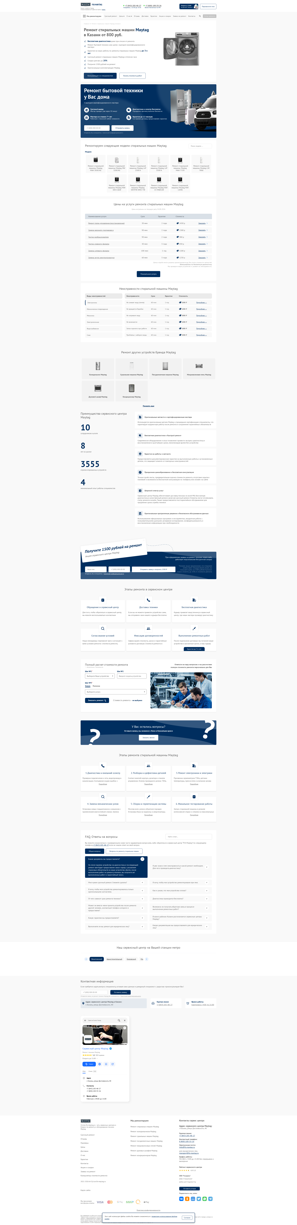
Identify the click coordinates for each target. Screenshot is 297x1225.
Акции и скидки (165, 16)
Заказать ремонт (95, 700)
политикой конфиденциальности (114, 574)
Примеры (85, 1143)
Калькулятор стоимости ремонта (94, 1176)
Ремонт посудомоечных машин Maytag (147, 1141)
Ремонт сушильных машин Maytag (144, 1136)
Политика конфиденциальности (148, 1210)
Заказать (201, 223)
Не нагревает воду (133, 315)
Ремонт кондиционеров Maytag (144, 1155)
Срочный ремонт (111, 16)
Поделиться (181, 1199)
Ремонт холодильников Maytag (143, 1131)
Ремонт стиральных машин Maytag (145, 1126)
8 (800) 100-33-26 (186, 1141)
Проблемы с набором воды (136, 335)
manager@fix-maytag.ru (189, 1153)
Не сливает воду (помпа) (135, 302)
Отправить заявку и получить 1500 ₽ (153, 569)
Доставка (145, 16)
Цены (121, 16)
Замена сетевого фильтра (98, 251)
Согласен (187, 1218)
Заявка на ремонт (179, 16)
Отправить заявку (122, 128)
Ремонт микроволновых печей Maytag (146, 1146)
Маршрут (91, 1064)
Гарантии (153, 16)
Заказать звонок (149, 738)
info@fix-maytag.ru (187, 1147)
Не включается (131, 322)
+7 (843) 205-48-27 (133, 6)
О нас (129, 16)
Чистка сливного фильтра (98, 244)
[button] (86, 959)
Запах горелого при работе (136, 328)
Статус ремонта (209, 16)
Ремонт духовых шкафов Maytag (144, 1150)
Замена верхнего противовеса (101, 230)
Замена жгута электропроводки (101, 257)
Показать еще (148, 406)
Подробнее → (201, 302)
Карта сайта (85, 1190)
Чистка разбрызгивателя (98, 237)
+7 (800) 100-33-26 (153, 6)
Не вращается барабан (134, 309)
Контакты (191, 16)
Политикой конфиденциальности (131, 996)
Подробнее (103, 784)
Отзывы (137, 16)
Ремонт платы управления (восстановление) (106, 223)
